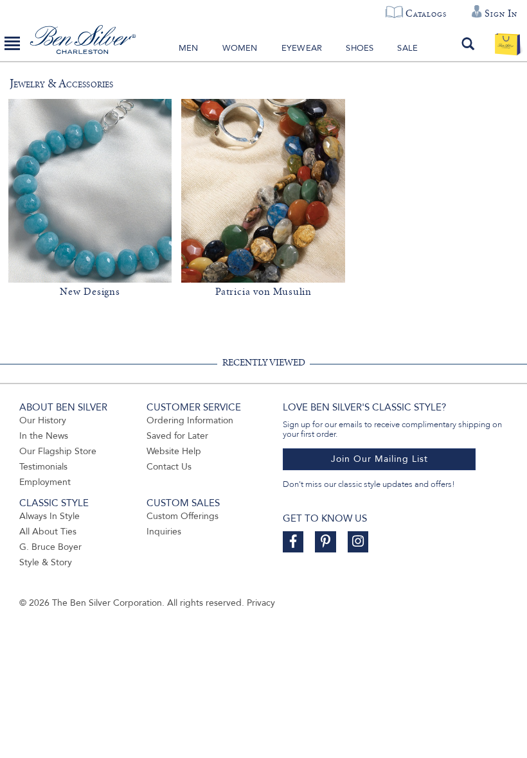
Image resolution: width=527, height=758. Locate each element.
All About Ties (47, 531)
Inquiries (164, 531)
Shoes (359, 48)
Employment (45, 482)
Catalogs (426, 13)
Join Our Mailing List (379, 459)
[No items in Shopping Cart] (507, 44)
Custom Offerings (183, 516)
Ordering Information (190, 420)
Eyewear (301, 48)
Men (189, 48)
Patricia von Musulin (263, 291)
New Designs (90, 291)
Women (240, 48)
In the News (43, 436)
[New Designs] (90, 191)
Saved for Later (177, 436)
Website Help (174, 451)
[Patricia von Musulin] (263, 191)
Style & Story (45, 562)
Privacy (261, 603)
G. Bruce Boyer (50, 547)
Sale (407, 48)
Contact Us (169, 467)
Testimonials (43, 467)
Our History (42, 420)
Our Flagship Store (57, 451)
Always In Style (49, 516)
